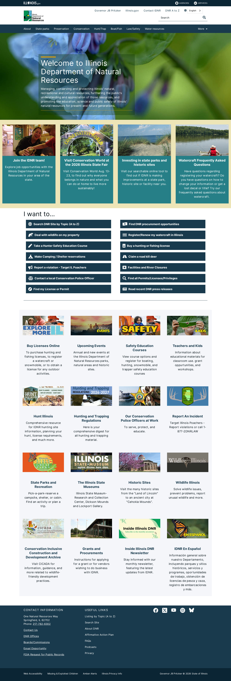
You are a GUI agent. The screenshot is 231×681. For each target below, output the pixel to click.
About (27, 28)
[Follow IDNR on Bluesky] (191, 611)
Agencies (184, 3)
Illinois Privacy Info (112, 673)
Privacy (89, 653)
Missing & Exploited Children (62, 673)
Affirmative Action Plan (99, 634)
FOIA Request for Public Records (44, 654)
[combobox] (195, 11)
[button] (68, 224)
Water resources (154, 28)
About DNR (92, 628)
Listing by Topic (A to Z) (100, 616)
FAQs (88, 640)
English (192, 10)
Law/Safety (133, 28)
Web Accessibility (33, 673)
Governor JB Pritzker (108, 10)
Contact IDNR (152, 10)
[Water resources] (166, 28)
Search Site (92, 622)
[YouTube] (173, 611)
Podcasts (90, 647)
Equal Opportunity (35, 648)
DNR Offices (31, 636)
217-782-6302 (42, 623)
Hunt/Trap (100, 28)
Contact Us (31, 630)
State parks (42, 28)
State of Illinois (199, 673)
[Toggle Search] (204, 17)
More (201, 28)
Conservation (81, 28)
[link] (155, 611)
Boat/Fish (116, 28)
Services (202, 3)
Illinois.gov (132, 10)
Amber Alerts (90, 673)
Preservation (61, 28)
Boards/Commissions (37, 642)
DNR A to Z (172, 10)
